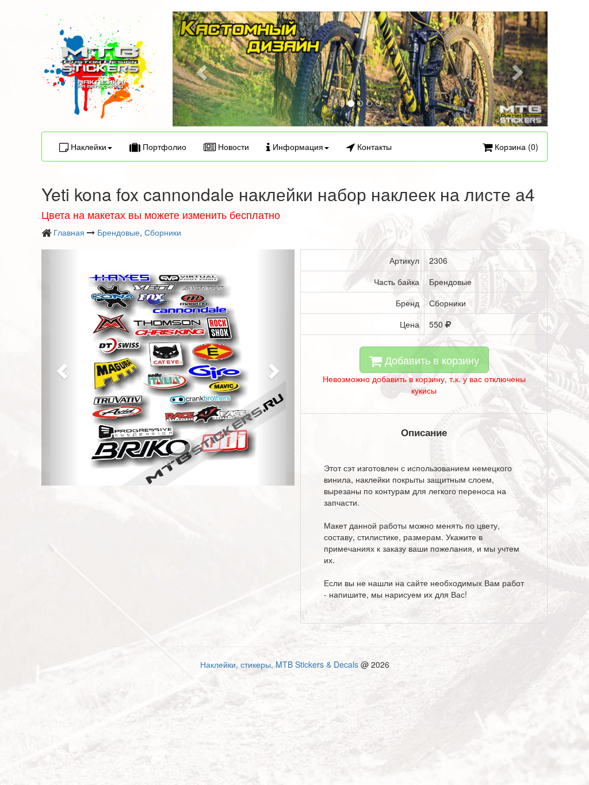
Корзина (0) (515, 146)
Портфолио (163, 146)
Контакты (373, 146)
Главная (69, 232)
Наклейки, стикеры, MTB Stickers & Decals (279, 664)
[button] (201, 68)
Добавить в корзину (430, 359)
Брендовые (118, 232)
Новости (232, 146)
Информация (296, 146)
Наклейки (87, 146)
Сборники (162, 232)
